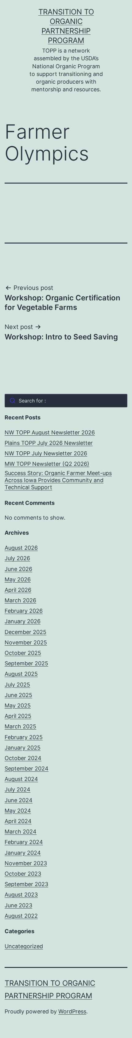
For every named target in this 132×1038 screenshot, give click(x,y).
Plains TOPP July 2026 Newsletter (49, 443)
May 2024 (18, 810)
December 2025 (25, 632)
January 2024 (23, 853)
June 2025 (18, 695)
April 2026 (18, 590)
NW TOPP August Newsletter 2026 (50, 432)
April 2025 (18, 716)
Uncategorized (24, 946)
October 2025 (23, 653)
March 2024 (21, 831)
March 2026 (20, 600)
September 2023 (26, 884)
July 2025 (17, 684)
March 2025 (20, 726)
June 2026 (18, 569)
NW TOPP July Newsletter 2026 (46, 453)
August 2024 (21, 779)
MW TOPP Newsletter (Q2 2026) (47, 464)
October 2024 (23, 758)
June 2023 (18, 905)
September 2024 (27, 768)
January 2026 (23, 621)
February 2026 (24, 611)
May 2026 (18, 579)
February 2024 (24, 842)
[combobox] (66, 400)
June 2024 (19, 800)
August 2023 (21, 894)
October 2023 (23, 873)
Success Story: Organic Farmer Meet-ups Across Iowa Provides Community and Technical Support (58, 480)
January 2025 (23, 747)
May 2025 (18, 705)
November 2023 (26, 863)
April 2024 (18, 821)
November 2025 (26, 642)
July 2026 (17, 558)
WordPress (72, 1011)
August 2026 (21, 548)
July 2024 (17, 789)
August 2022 (21, 916)
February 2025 (24, 737)
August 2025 (21, 674)
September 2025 (26, 663)
